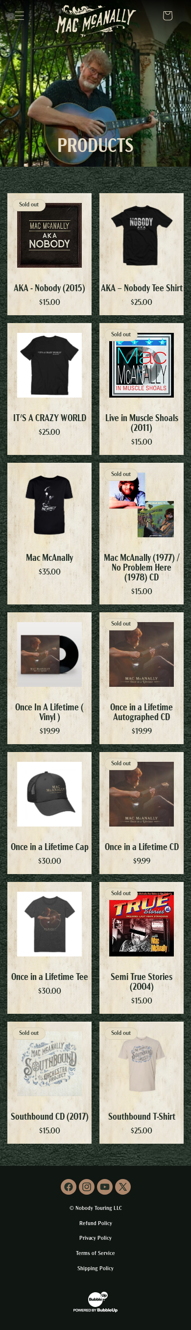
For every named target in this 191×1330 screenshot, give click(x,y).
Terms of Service (95, 1253)
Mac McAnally (49, 558)
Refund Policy (95, 1224)
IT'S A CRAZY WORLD (49, 419)
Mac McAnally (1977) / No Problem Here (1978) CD (142, 568)
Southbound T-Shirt (141, 1117)
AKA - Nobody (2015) (49, 289)
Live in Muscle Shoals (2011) (141, 423)
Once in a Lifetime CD (142, 848)
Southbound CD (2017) (50, 1117)
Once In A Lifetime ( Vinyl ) (49, 713)
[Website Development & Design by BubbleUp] (95, 1311)
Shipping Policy (95, 1269)
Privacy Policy (95, 1238)
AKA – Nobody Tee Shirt (142, 289)
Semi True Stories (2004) (141, 982)
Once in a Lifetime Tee (49, 977)
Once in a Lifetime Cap (50, 848)
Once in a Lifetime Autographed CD (141, 713)
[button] (19, 15)
